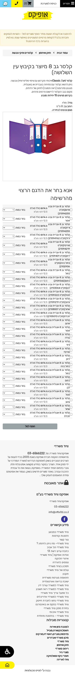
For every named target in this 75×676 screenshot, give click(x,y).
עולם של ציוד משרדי (58, 570)
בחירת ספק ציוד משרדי (56, 608)
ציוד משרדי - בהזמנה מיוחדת (53, 615)
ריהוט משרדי (62, 648)
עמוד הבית (62, 52)
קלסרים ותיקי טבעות (22, 52)
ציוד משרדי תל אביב (58, 547)
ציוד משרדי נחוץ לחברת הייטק (52, 600)
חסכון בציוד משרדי (58, 566)
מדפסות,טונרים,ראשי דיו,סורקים (52, 634)
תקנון (66, 573)
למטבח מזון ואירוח (59, 626)
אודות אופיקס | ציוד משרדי (54, 554)
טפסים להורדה (61, 562)
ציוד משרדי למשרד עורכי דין (53, 585)
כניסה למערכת (48, 3)
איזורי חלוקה (62, 558)
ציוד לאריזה (63, 659)
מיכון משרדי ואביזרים (58, 637)
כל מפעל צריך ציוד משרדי (55, 593)
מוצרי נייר (64, 652)
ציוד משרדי (63, 641)
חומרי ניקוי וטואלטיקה (57, 655)
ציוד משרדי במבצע (59, 532)
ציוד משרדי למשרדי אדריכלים (53, 596)
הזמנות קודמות (60, 535)
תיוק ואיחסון (45, 52)
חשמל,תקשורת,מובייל (58, 630)
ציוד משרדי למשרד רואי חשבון (52, 589)
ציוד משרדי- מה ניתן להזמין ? (53, 543)
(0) (25, 3)
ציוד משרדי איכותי (59, 612)
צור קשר (7, 668)
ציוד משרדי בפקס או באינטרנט (52, 604)
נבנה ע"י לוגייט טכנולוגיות (37, 670)
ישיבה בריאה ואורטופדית (55, 581)
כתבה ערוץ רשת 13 (58, 551)
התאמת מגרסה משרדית (55, 577)
